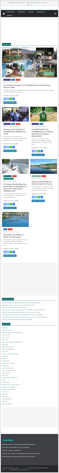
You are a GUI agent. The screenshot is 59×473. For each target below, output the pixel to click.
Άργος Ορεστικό (7, 79)
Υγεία (3, 401)
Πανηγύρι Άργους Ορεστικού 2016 (10, 384)
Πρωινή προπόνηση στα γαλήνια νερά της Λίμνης (42, 182)
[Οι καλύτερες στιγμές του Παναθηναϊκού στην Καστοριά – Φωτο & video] (29, 62)
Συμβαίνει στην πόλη (7, 389)
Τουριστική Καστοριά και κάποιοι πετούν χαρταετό (14, 319)
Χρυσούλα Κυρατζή (14, 82)
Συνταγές (4, 392)
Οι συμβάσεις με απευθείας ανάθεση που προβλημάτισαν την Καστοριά (19, 314)
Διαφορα (4, 358)
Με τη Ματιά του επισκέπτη (9, 377)
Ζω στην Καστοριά (7, 176)
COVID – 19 (4, 335)
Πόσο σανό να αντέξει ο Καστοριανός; (11, 307)
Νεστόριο (4, 382)
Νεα (3, 380)
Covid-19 (4, 337)
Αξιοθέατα (9, 15)
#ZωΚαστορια (21, 12)
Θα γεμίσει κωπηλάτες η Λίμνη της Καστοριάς (13, 235)
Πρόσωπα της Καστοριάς (8, 178)
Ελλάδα (13, 79)
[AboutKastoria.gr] (3, 13)
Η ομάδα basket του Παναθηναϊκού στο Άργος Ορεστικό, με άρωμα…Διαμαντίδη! (42, 132)
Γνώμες (4, 351)
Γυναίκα (4, 356)
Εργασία (4, 365)
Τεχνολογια (4, 396)
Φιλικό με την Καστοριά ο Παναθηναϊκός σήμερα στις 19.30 (14, 131)
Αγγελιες (31, 12)
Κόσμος (4, 375)
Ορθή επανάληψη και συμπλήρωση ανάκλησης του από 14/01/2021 (18, 312)
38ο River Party (5, 330)
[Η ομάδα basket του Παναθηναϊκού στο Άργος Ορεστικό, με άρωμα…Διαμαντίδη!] (43, 114)
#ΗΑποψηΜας (10, 12)
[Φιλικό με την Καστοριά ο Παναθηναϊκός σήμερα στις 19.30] (15, 114)
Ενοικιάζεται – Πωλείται (8, 363)
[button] (15, 12)
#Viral (3, 327)
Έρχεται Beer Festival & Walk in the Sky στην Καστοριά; (15, 305)
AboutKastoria (14, 181)
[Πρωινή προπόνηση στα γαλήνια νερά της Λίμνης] (43, 166)
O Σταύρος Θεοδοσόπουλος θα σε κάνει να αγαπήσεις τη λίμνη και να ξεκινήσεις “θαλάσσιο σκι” (15, 187)
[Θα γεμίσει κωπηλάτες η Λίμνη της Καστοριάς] (15, 219)
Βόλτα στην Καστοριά (36, 176)
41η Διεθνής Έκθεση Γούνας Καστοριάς (11, 332)
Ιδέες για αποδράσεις (7, 370)
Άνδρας (4, 344)
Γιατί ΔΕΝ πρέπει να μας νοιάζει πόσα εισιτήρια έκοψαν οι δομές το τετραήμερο (21, 317)
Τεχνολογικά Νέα (6, 399)
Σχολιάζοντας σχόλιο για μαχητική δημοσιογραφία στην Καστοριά (18, 302)
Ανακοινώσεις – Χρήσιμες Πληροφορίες (11, 342)
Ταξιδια (4, 394)
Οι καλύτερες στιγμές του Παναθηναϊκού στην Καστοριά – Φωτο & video (27, 86)
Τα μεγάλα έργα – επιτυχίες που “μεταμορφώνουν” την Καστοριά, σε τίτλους (20, 310)
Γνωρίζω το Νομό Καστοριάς (9, 354)
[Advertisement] (29, 32)
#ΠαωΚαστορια (41, 12)
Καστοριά (18, 79)
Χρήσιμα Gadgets (6, 403)
